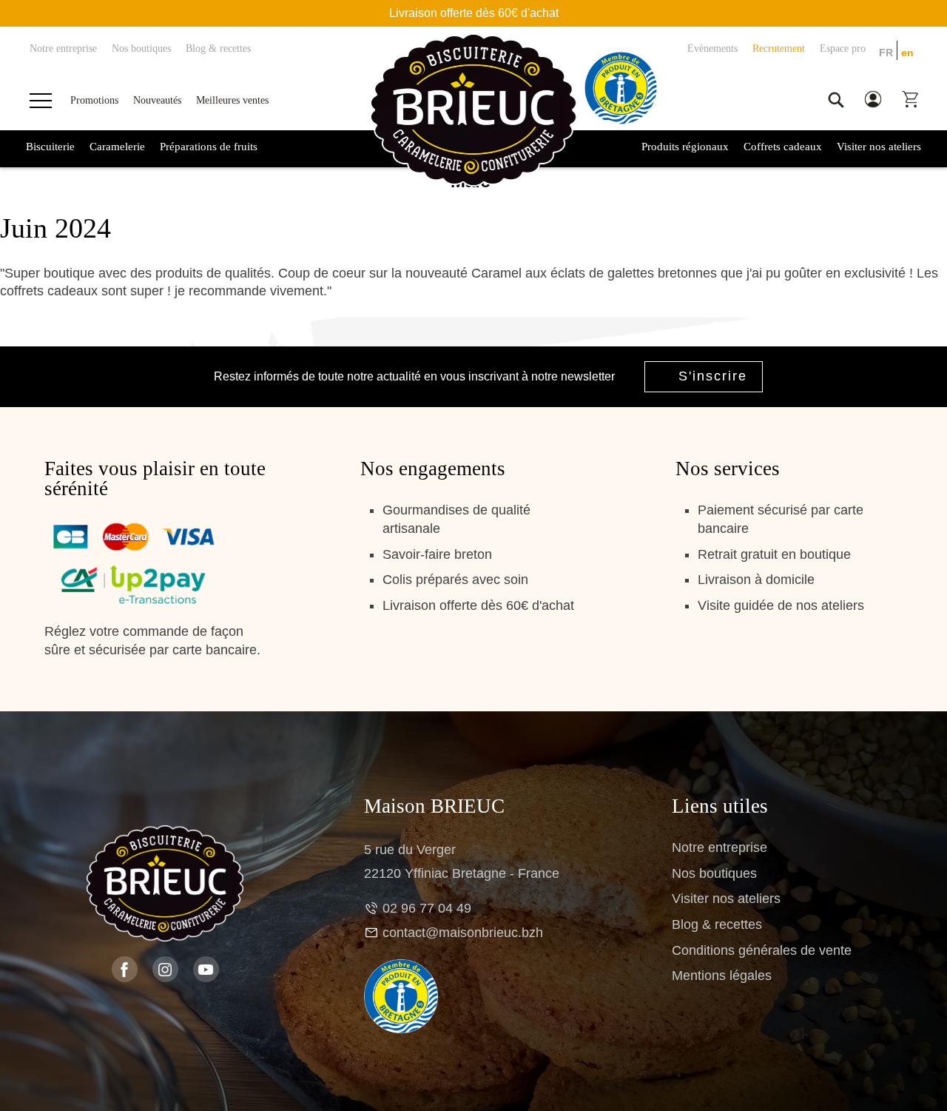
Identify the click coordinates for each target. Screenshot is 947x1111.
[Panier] (910, 100)
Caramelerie (117, 146)
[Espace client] (873, 100)
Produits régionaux (685, 146)
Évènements (712, 48)
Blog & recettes (218, 48)
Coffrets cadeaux (783, 146)
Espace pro (843, 48)
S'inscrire (712, 376)
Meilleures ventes (232, 100)
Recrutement (778, 48)
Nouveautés (157, 100)
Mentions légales (722, 975)
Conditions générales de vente (762, 950)
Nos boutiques (141, 48)
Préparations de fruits (208, 146)
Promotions (94, 100)
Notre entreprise (63, 48)
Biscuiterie (50, 146)
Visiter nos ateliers (879, 146)
